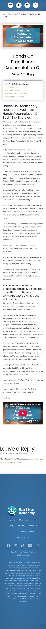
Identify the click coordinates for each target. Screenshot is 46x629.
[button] (10, 5)
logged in (14, 453)
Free (9, 14)
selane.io (25, 555)
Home (5, 14)
